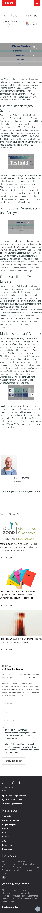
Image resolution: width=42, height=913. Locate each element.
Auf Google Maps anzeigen (15, 796)
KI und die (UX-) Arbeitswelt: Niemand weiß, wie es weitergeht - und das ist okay (21, 640)
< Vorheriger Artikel (11, 491)
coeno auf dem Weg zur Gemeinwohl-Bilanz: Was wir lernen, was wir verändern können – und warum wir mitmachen (19, 547)
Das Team (6, 828)
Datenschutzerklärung (29, 750)
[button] (37, 3)
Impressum (7, 845)
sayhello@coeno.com (13, 804)
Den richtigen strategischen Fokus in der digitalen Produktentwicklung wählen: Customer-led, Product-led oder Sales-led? (18, 594)
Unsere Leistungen (10, 820)
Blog (4, 832)
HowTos (14, 21)
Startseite (6, 816)
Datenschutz (7, 849)
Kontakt (5, 837)
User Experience (13, 25)
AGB (4, 841)
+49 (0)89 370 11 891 (13, 800)
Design (6, 21)
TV (21, 21)
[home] (9, 3)
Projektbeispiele (9, 824)
